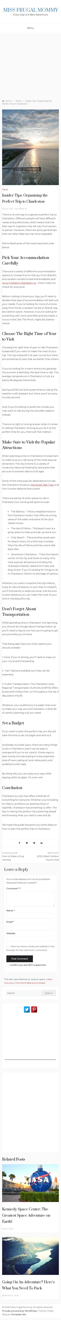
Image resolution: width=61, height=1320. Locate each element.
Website (10, 933)
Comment (12, 888)
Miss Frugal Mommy (30, 10)
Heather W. (22, 209)
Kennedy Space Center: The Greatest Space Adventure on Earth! (26, 1215)
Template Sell (18, 1314)
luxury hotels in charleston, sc (19, 283)
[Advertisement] (30, 64)
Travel (5, 189)
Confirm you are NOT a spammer (27, 965)
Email (10, 922)
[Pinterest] (34, 1009)
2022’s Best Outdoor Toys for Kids (48, 858)
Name (10, 910)
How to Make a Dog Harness (13, 858)
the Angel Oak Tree (42, 485)
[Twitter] (27, 1009)
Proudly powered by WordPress (19, 1311)
